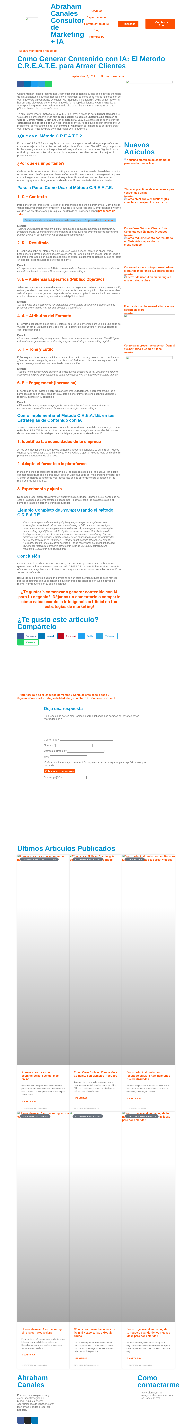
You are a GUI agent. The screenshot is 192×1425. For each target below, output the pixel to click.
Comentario (51, 739)
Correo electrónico (55, 750)
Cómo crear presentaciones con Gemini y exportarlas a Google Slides (149, 347)
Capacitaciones (97, 17)
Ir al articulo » (29, 1101)
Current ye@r (52, 777)
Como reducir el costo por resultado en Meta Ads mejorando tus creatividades (149, 269)
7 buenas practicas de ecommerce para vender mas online (40, 1076)
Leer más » (128, 196)
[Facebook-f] (20, 1420)
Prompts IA (96, 36)
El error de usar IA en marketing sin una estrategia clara (42, 1331)
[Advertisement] (43, 669)
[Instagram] (27, 1420)
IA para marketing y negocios (38, 50)
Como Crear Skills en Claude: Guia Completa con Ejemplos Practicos (145, 230)
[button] (20, 84)
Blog (97, 30)
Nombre (49, 745)
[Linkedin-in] (34, 1420)
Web (46, 756)
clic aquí (108, 220)
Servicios (96, 11)
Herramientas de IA (96, 24)
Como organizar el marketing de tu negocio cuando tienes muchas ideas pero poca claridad (148, 1333)
